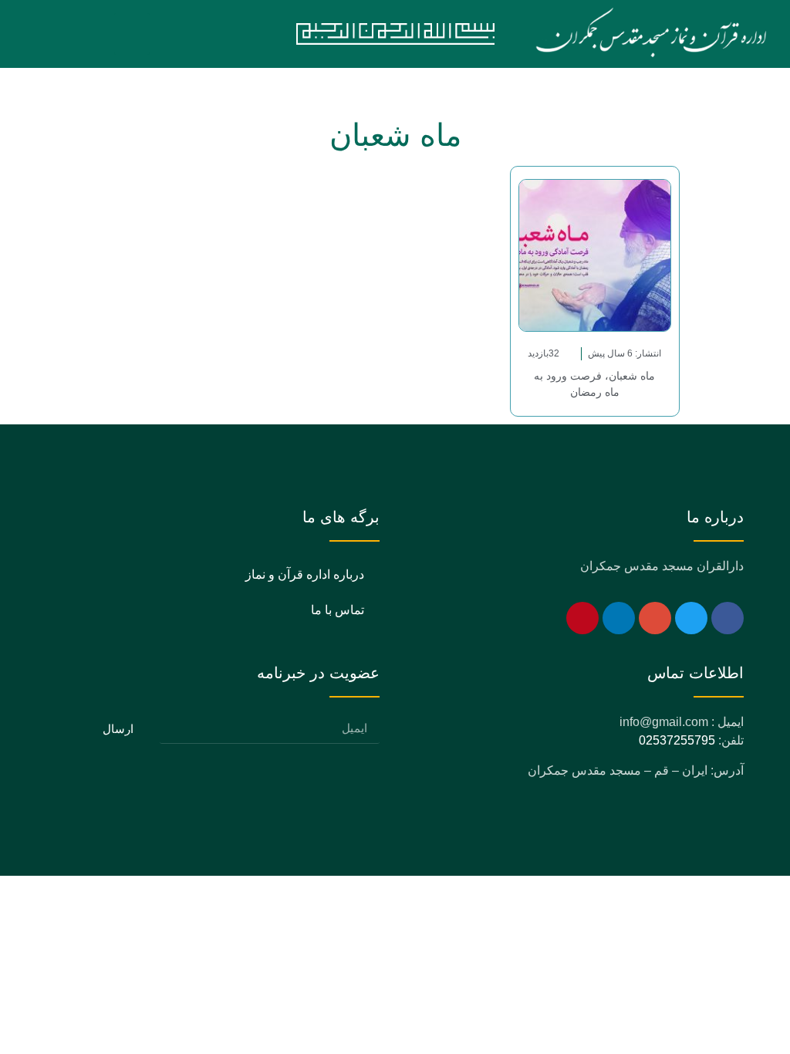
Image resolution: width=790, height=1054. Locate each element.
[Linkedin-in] (619, 618)
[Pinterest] (582, 618)
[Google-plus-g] (655, 618)
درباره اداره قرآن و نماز (304, 574)
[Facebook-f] (727, 618)
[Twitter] (691, 618)
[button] (132, 34)
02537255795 (677, 740)
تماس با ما (337, 610)
